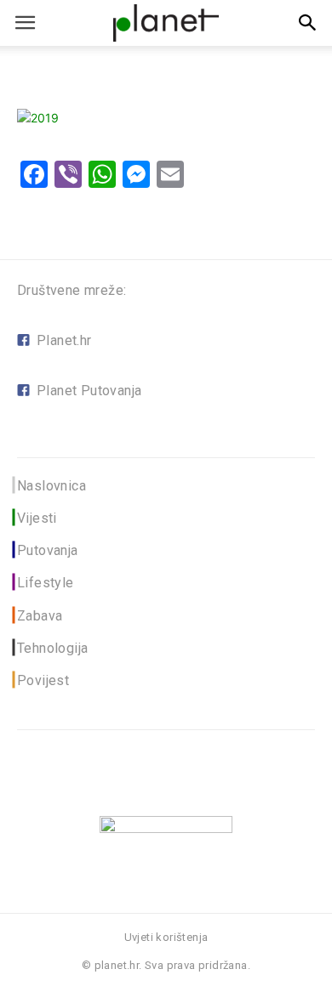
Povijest (43, 680)
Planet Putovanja (89, 390)
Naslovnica (51, 486)
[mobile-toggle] (25, 23)
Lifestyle (45, 583)
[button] (308, 23)
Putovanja (47, 550)
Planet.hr (64, 340)
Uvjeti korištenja (166, 937)
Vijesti (37, 518)
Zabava (39, 616)
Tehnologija (52, 648)
